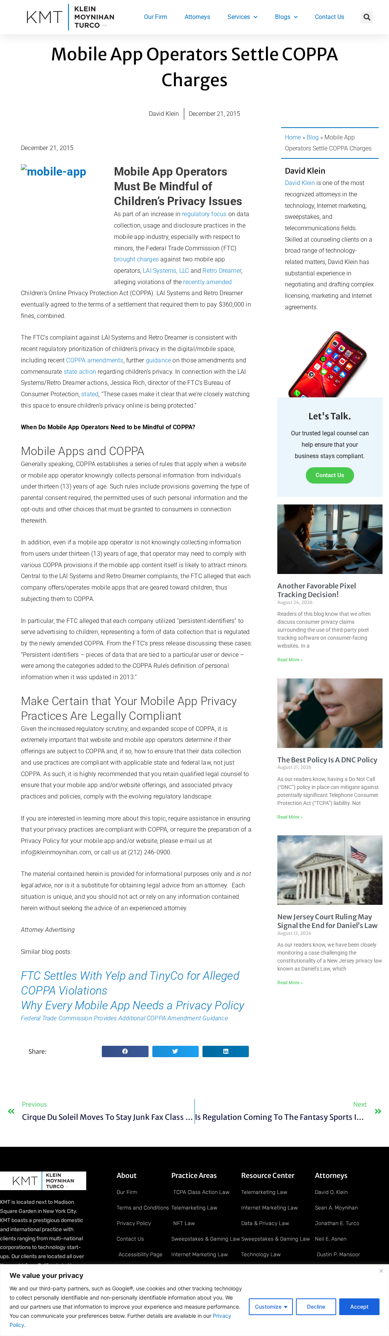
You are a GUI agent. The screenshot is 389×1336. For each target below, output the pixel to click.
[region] (194, 1300)
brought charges (136, 259)
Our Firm (155, 17)
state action (80, 371)
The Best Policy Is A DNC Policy (327, 760)
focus (218, 214)
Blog (313, 137)
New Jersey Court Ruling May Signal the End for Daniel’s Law (327, 921)
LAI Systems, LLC (166, 270)
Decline (316, 1306)
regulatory (196, 214)
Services (239, 17)
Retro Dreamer (221, 270)
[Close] (381, 1270)
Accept (359, 1306)
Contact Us (329, 17)
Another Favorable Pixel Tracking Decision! (316, 590)
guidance (158, 360)
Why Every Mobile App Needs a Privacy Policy (133, 1005)
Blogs (282, 17)
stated (89, 394)
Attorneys (197, 17)
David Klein (300, 183)
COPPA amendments (94, 360)
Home (293, 137)
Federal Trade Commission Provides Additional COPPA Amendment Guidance (124, 1018)
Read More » (290, 659)
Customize (268, 1306)
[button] (367, 17)
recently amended (207, 282)
